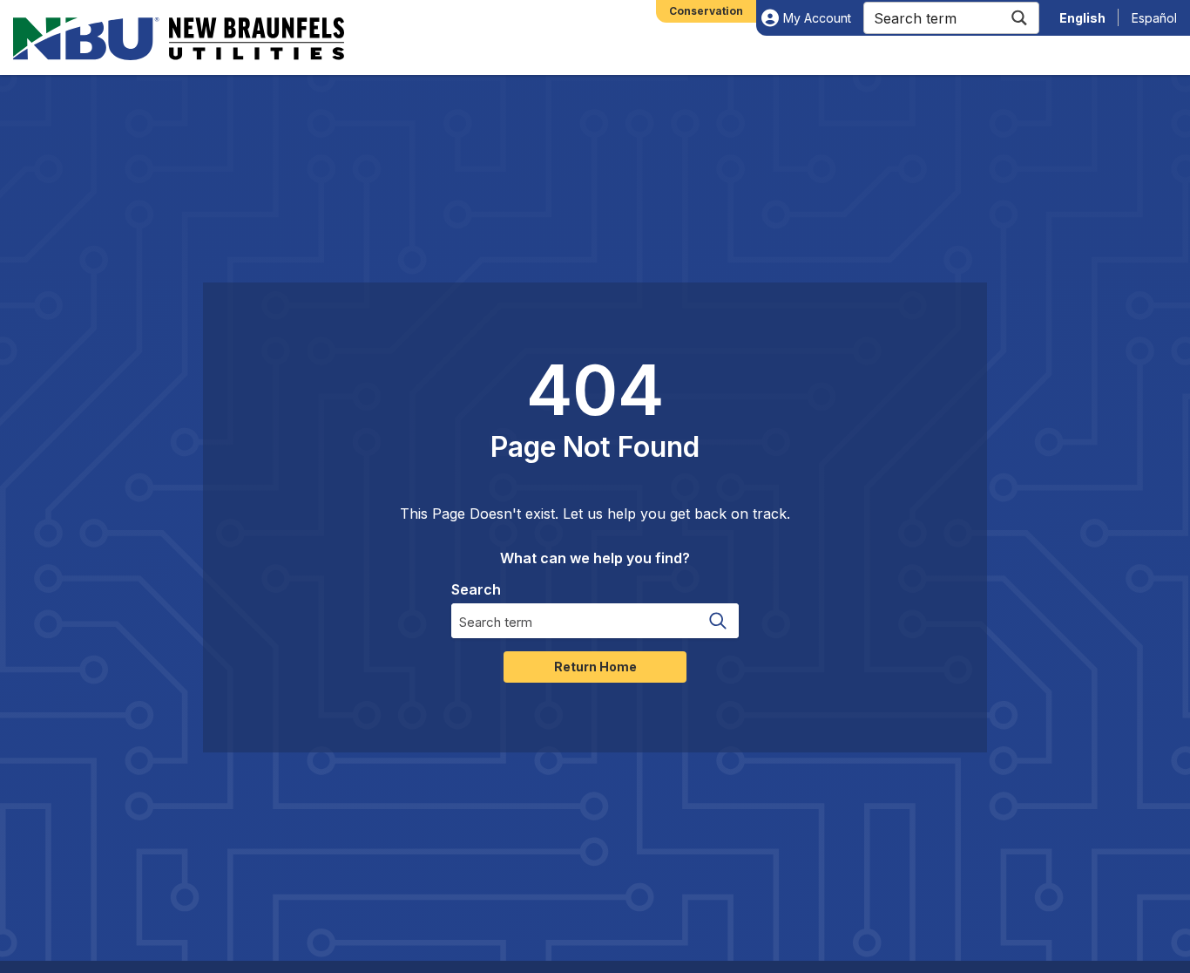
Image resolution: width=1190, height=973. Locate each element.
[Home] (178, 39)
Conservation (706, 10)
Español (1154, 17)
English (1082, 17)
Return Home (595, 666)
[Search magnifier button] (1018, 18)
